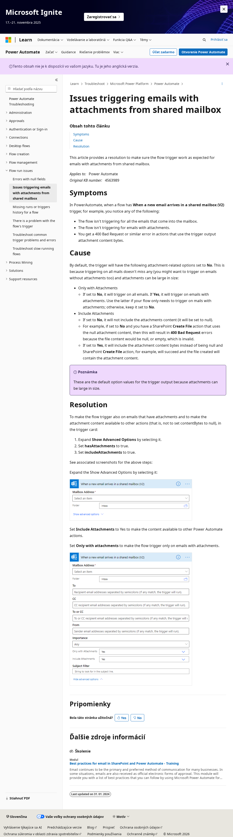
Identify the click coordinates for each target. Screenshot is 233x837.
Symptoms (81, 134)
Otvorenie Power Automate (203, 52)
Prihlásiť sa (219, 39)
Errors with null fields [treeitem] (29, 179)
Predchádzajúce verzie (64, 827)
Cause (78, 140)
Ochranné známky (141, 834)
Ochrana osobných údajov (140, 827)
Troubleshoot (95, 83)
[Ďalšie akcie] (222, 84)
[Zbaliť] (57, 80)
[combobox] (31, 88)
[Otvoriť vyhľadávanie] (204, 40)
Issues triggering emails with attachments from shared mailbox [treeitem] (32, 193)
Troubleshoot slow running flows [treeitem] (33, 251)
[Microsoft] (8, 40)
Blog (90, 827)
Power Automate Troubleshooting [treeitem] (21, 102)
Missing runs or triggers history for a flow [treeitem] (31, 210)
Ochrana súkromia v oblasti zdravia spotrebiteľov (41, 834)
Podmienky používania (104, 834)
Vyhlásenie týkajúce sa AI (23, 827)
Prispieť (108, 827)
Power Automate (166, 83)
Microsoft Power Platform (129, 83)
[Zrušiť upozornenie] (224, 9)
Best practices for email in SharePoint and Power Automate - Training (124, 763)
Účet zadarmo (163, 52)
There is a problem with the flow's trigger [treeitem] (34, 224)
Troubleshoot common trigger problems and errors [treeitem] (34, 237)
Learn (74, 83)
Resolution (81, 146)
